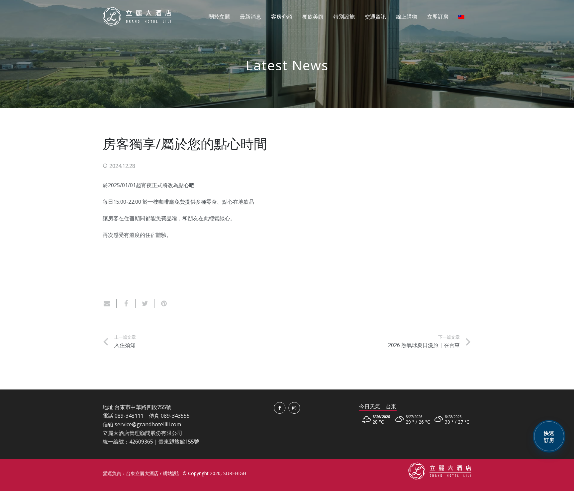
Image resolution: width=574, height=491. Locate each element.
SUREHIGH (234, 473)
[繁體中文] (462, 16)
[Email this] (110, 303)
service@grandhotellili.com (148, 424)
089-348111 (129, 415)
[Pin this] (161, 303)
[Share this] (126, 303)
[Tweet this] (145, 303)
